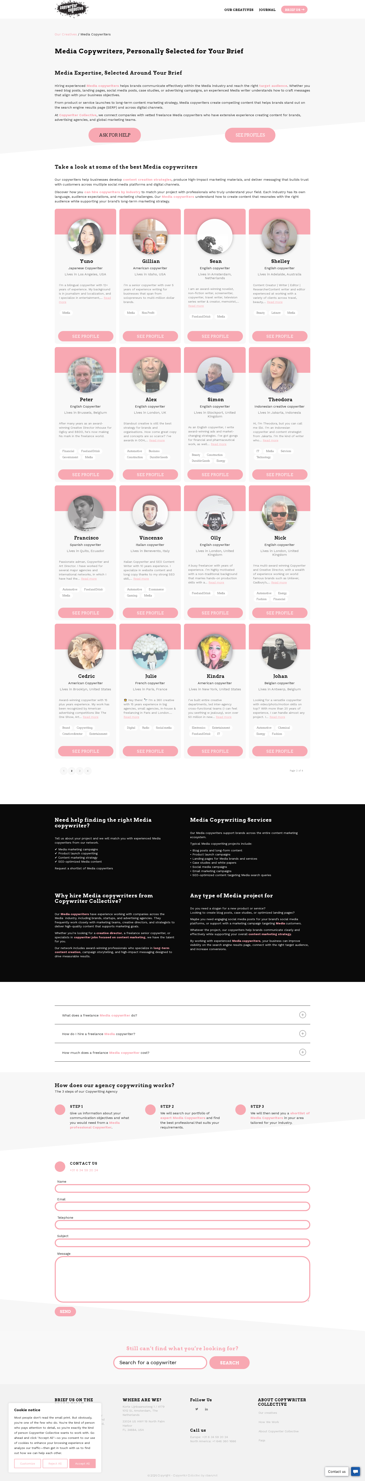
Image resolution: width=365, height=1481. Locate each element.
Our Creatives (66, 34)
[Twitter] (196, 1409)
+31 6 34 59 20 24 (84, 1170)
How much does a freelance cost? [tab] (105, 1053)
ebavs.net (211, 1475)
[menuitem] (239, 9)
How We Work (269, 1422)
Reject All (55, 1463)
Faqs (262, 1440)
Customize (27, 1463)
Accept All (82, 1463)
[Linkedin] (206, 1409)
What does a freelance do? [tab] (99, 1015)
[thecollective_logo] (72, 9)
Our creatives (268, 1412)
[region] (54, 1438)
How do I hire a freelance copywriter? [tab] (98, 1034)
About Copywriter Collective (279, 1431)
